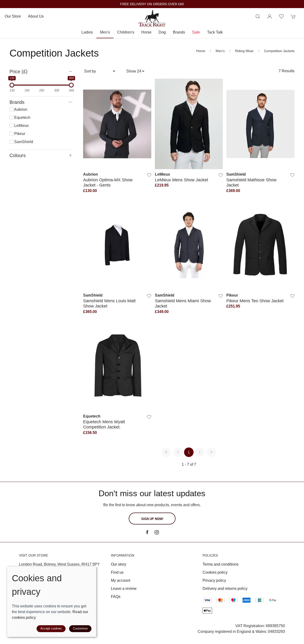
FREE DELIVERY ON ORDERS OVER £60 (152, 4)
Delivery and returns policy (225, 588)
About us (36, 16)
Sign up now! (152, 519)
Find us (117, 572)
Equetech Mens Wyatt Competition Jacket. (104, 424)
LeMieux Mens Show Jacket (181, 179)
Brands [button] (179, 32)
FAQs (115, 597)
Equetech (21, 117)
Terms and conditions (220, 564)
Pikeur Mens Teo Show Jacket (255, 300)
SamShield (23, 142)
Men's (220, 51)
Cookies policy (215, 572)
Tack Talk (215, 32)
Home (200, 51)
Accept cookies (51, 628)
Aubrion (20, 109)
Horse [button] (146, 32)
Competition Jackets (279, 51)
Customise (80, 628)
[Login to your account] (270, 16)
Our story (118, 564)
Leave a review (124, 588)
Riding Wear (244, 51)
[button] (258, 16)
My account (120, 580)
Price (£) (19, 71)
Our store (13, 16)
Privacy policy (214, 580)
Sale (196, 32)
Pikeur (19, 134)
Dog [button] (162, 32)
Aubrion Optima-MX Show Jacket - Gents (108, 182)
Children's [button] (125, 32)
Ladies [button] (87, 32)
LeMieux (21, 126)
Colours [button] (18, 155)
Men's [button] (105, 32)
